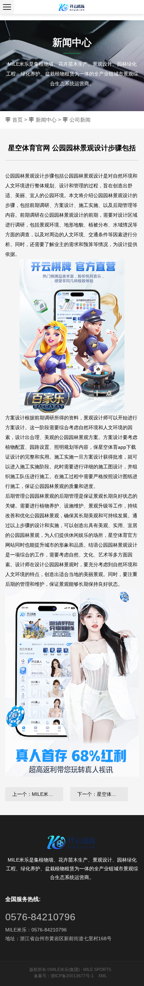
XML (102, 975)
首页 (17, 120)
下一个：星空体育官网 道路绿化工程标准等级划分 (102, 794)
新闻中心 (46, 120)
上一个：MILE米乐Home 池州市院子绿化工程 (37, 794)
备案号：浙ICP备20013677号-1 (64, 975)
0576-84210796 (40, 917)
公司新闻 (80, 120)
